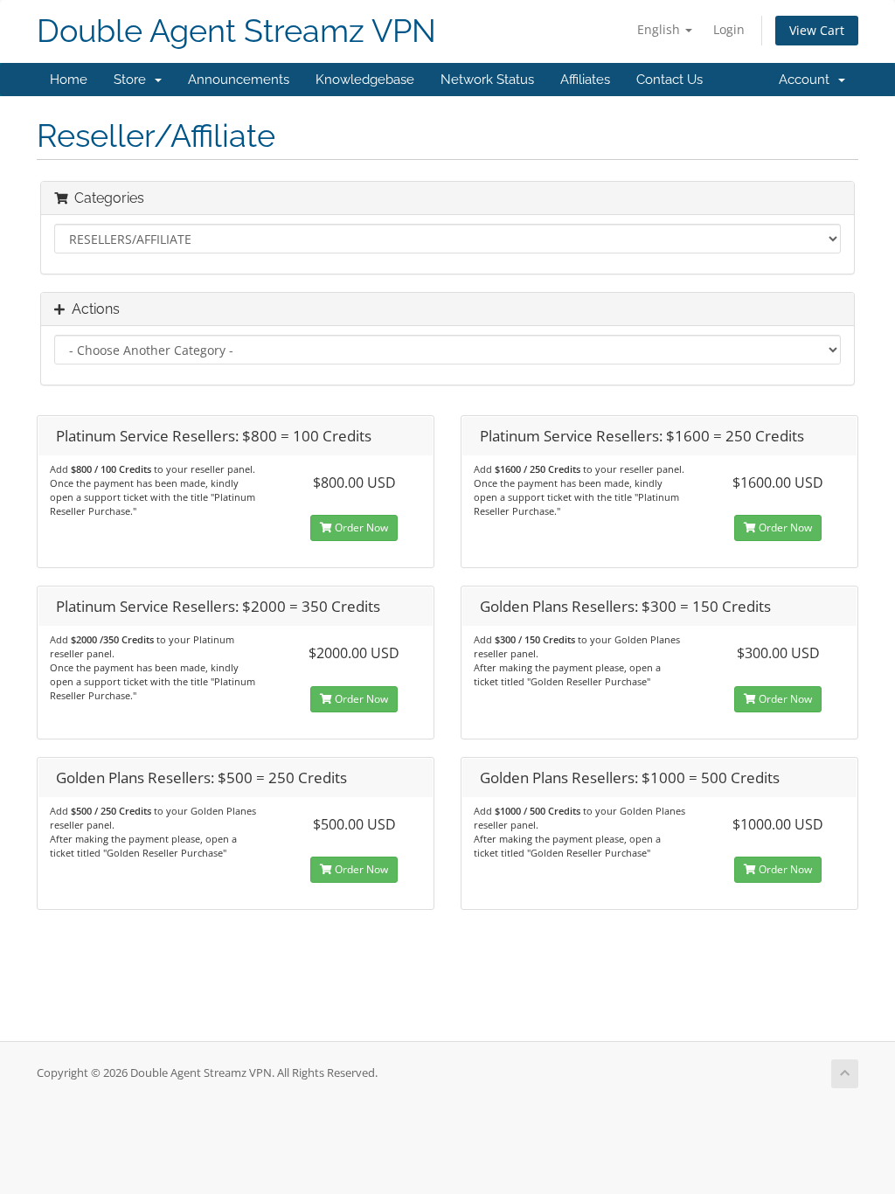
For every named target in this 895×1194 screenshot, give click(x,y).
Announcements (238, 79)
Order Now (360, 527)
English (660, 29)
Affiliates (585, 79)
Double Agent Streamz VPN (236, 31)
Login (729, 29)
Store (133, 79)
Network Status (487, 79)
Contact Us (669, 79)
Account (807, 79)
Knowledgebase (365, 79)
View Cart (816, 30)
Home (68, 79)
